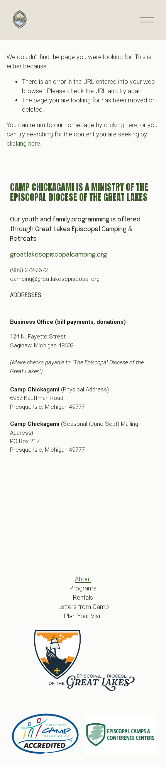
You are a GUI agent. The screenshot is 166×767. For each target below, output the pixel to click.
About (83, 579)
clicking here (120, 125)
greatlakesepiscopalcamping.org (58, 255)
